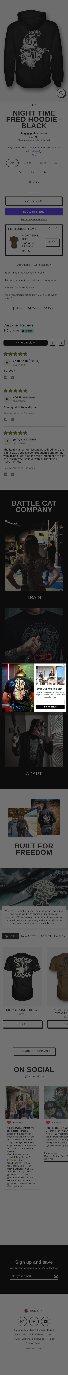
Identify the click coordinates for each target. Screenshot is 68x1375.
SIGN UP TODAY (50, 707)
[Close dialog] (64, 665)
